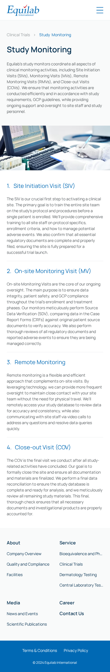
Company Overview (24, 553)
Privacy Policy (76, 650)
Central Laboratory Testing (81, 585)
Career (67, 603)
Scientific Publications (27, 624)
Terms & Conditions (39, 650)
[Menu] (99, 10)
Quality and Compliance (28, 564)
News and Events (22, 613)
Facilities (15, 574)
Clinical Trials (18, 34)
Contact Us (72, 613)
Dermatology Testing (78, 574)
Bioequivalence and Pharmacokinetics (81, 553)
